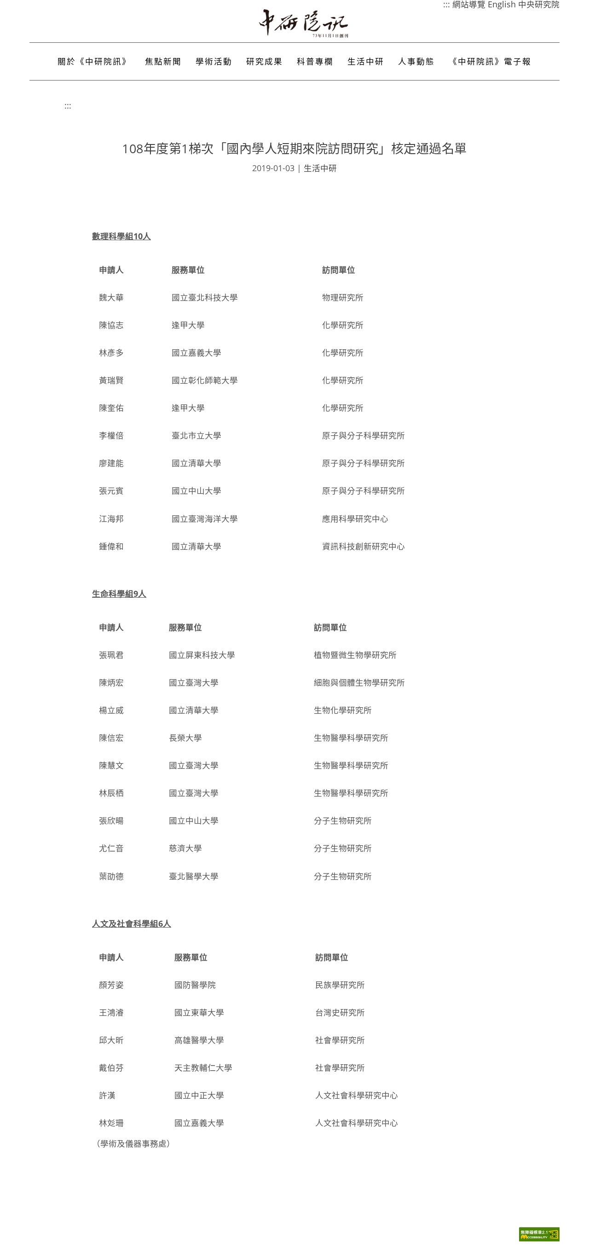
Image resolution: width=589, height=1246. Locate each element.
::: (67, 105)
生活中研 (365, 61)
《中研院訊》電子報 (490, 61)
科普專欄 (315, 61)
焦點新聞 (163, 61)
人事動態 (416, 61)
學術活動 (214, 61)
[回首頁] (304, 23)
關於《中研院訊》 (94, 61)
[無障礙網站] (539, 1238)
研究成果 (264, 61)
